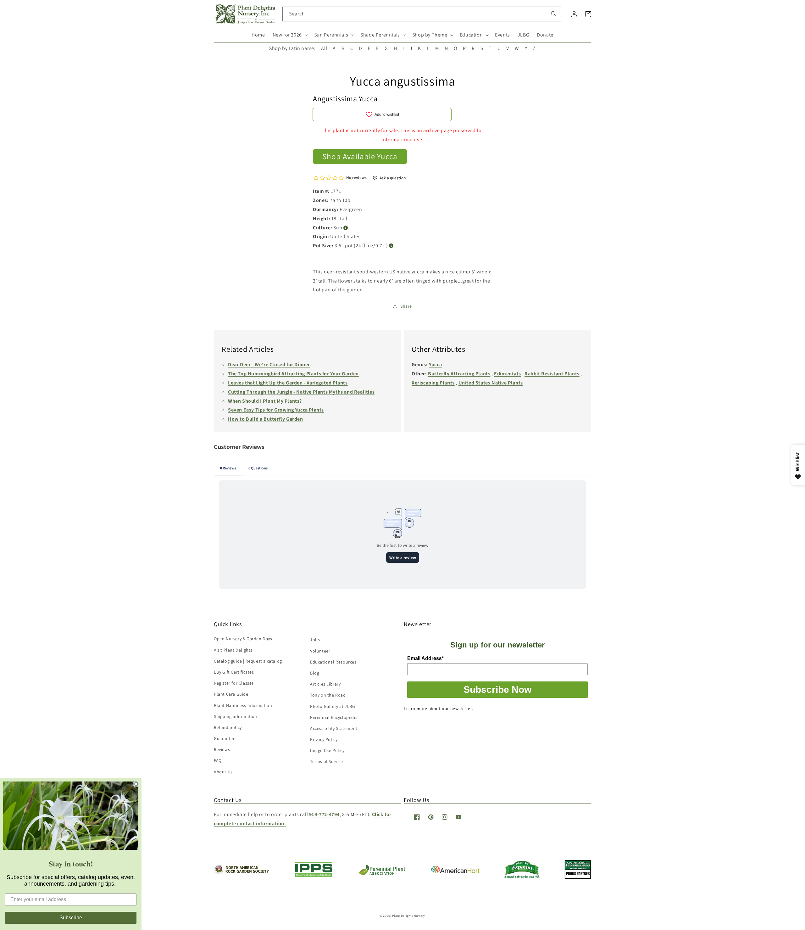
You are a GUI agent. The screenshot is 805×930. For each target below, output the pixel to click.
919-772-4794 (324, 814)
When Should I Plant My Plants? (265, 401)
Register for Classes (234, 683)
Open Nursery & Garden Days (243, 638)
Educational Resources (333, 662)
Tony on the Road (328, 695)
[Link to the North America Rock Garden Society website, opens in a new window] (241, 872)
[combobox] (422, 14)
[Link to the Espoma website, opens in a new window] (522, 876)
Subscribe (70, 917)
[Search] (554, 14)
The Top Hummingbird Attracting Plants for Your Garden (293, 373)
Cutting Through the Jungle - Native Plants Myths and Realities (301, 392)
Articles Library (325, 684)
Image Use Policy (327, 750)
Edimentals (507, 373)
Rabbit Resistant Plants (552, 373)
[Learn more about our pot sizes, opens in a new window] (391, 246)
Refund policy (228, 727)
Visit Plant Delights (233, 650)
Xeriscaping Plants (433, 382)
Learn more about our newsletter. (438, 708)
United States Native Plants (490, 382)
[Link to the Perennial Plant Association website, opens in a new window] (382, 873)
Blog (314, 673)
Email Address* (425, 658)
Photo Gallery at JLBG (332, 706)
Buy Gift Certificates (234, 672)
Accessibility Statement (334, 728)
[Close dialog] (136, 784)
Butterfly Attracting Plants (459, 373)
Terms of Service (326, 761)
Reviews (222, 749)
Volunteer (320, 651)
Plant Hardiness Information (243, 705)
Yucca (435, 364)
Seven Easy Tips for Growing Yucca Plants (276, 409)
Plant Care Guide (231, 694)
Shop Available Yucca (359, 156)
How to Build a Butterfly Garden (265, 419)
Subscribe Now (497, 689)
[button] (289, 35)
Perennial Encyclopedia (334, 717)
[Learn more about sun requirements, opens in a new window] (345, 228)
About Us (223, 772)
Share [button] (406, 306)
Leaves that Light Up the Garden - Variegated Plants (288, 382)
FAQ (218, 760)
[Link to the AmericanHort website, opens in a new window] (455, 871)
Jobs (315, 639)
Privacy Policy (323, 739)
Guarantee (224, 738)
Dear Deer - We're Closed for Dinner (269, 364)
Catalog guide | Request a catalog (248, 661)
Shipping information (235, 716)
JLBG (523, 34)
